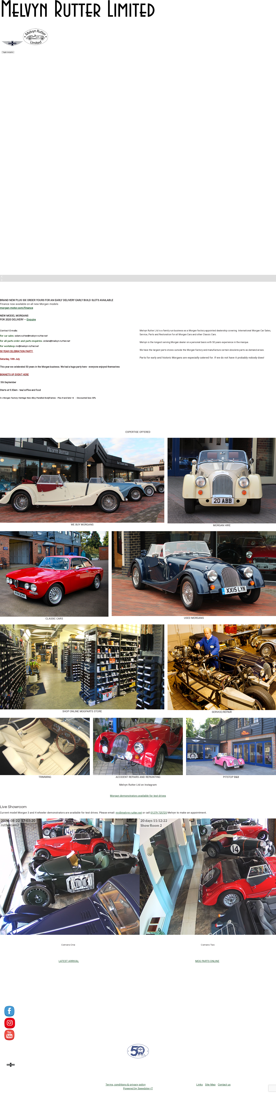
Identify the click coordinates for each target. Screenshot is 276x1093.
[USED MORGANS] (194, 573)
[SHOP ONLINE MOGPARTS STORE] (82, 666)
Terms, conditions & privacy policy (126, 1084)
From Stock (17, 74)
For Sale (15, 81)
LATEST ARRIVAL (69, 961)
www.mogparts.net (11, 1074)
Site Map (210, 1084)
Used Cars (12, 78)
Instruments (17, 120)
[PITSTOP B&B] (231, 746)
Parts (9, 132)
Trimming (16, 128)
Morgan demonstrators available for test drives (138, 795)
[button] (138, 276)
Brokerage (16, 93)
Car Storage (17, 156)
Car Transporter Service (24, 109)
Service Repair (14, 101)
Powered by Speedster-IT (138, 1088)
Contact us (224, 1084)
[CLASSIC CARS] (54, 574)
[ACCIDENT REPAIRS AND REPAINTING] (138, 746)
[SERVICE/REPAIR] (222, 667)
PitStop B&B (17, 152)
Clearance (16, 140)
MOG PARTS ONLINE (207, 961)
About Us (11, 62)
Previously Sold (19, 85)
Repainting (16, 124)
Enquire (31, 319)
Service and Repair (21, 105)
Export (14, 97)
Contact (11, 160)
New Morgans (14, 66)
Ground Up (16, 117)
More (9, 148)
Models (14, 70)
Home (9, 58)
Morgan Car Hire (16, 144)
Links (199, 1084)
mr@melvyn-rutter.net (129, 812)
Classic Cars (17, 89)
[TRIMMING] (45, 746)
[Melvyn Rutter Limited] (78, 16)
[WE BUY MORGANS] (82, 480)
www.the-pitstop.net (12, 994)
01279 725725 (159, 812)
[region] (138, 228)
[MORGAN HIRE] (222, 480)
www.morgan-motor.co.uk (15, 1001)
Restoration (13, 113)
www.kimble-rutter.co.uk (14, 1078)
